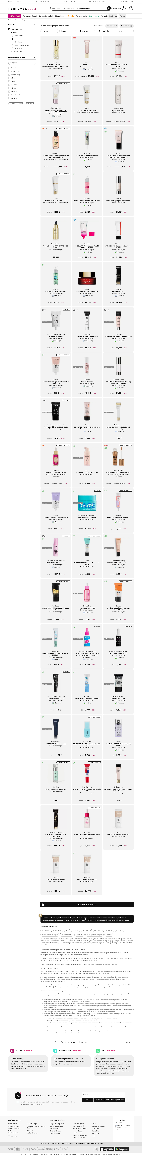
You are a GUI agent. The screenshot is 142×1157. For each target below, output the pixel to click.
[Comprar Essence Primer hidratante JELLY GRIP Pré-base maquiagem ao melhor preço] (55, 277)
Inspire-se (113, 16)
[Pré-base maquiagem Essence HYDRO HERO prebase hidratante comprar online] (87, 705)
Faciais (34, 16)
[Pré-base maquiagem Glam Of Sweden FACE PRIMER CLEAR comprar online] (118, 705)
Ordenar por (111, 26)
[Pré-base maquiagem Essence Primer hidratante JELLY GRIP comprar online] (55, 298)
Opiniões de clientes (56, 1126)
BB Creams (45, 930)
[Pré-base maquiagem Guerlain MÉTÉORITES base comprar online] (87, 388)
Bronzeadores (98, 930)
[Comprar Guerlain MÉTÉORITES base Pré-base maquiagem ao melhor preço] (87, 368)
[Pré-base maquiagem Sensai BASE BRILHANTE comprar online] (118, 298)
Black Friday (95, 1133)
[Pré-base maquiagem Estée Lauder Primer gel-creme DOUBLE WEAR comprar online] (118, 434)
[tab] (49, 31)
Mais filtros (125, 26)
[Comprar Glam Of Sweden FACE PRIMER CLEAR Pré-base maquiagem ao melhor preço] (118, 685)
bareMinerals (16, 95)
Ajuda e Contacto (14, 1)
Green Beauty (94, 16)
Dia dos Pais (96, 1128)
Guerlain (14, 85)
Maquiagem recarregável (94, 935)
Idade (120, 31)
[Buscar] (109, 8)
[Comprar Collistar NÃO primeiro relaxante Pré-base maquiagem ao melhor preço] (55, 866)
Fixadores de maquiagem (50, 935)
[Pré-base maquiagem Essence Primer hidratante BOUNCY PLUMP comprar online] (87, 207)
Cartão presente (13, 1133)
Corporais (43, 16)
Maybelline (15, 98)
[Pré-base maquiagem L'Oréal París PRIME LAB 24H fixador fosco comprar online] (87, 343)
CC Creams (75, 930)
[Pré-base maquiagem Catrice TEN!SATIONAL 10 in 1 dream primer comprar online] (87, 434)
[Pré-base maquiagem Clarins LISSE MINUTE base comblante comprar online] (87, 298)
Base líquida (79, 935)
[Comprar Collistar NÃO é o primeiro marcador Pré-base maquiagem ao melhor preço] (87, 866)
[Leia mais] (39, 1104)
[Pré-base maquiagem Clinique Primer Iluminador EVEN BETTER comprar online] (87, 162)
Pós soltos (109, 930)
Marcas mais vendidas (17, 58)
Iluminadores (86, 930)
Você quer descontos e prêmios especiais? (71, 1144)
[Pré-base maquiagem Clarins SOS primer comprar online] (87, 71)
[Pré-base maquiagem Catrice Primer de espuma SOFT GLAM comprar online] (87, 479)
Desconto (84, 31)
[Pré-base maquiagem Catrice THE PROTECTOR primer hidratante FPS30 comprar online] (87, 569)
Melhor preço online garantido (44, 3)
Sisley (13, 81)
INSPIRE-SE (56, 8)
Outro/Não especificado (115, 1100)
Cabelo (51, 16)
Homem (99, 1100)
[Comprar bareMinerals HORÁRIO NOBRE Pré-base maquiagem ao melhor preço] (118, 96)
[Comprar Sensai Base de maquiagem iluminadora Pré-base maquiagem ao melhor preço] (118, 187)
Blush (67, 930)
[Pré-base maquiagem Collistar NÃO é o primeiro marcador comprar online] (87, 886)
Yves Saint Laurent (17, 68)
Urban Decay (15, 75)
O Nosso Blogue (32, 1124)
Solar (72, 16)
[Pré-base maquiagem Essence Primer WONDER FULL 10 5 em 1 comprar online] (118, 524)
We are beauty (54, 1128)
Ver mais (128, 1042)
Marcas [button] (45, 31)
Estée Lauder (15, 71)
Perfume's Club (12, 20)
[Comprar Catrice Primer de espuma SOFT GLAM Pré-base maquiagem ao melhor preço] (87, 458)
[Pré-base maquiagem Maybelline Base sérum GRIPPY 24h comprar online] (87, 615)
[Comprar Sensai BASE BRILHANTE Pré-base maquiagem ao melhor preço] (118, 277)
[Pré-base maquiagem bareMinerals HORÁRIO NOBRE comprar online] (118, 117)
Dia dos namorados (98, 1126)
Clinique (14, 92)
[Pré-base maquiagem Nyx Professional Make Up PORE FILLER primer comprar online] (55, 343)
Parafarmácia (81, 16)
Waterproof (30, 104)
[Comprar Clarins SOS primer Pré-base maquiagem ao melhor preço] (87, 51)
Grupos (11, 24)
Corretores (119, 930)
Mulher (87, 1100)
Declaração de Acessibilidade (77, 1132)
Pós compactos (57, 930)
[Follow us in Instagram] (96, 1149)
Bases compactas (66, 935)
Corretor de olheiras (16, 104)
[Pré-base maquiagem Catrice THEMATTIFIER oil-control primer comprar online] (55, 524)
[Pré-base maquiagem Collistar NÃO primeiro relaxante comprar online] (55, 886)
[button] (16, 1136)
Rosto (30, 20)
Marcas (122, 16)
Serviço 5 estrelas (69, 1)
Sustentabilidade (55, 1131)
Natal (93, 1136)
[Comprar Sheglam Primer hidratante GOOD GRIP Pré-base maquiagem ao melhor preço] (55, 775)
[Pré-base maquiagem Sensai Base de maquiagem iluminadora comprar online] (118, 207)
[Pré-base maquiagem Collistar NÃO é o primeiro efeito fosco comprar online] (118, 841)
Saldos (94, 1124)
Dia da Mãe (95, 1131)
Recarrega (109, 935)
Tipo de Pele (104, 31)
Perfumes (27, 16)
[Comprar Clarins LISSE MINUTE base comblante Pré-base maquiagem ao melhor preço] (87, 277)
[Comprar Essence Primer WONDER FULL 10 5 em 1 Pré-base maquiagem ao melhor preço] (118, 504)
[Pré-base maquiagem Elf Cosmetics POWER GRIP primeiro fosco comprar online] (55, 750)
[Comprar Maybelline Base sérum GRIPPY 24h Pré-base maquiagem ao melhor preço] (87, 594)
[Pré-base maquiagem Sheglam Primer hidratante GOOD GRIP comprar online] (55, 796)
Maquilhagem (60, 16)
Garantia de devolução (96, 1)
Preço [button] (63, 31)
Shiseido (14, 78)
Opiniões (71, 1042)
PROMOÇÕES (69, 8)
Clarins (13, 88)
